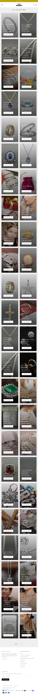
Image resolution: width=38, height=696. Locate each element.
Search (21, 653)
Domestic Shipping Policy (24, 656)
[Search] (33, 4)
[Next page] (22, 643)
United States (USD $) (7, 685)
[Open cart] (36, 4)
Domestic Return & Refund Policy (25, 655)
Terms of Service (22, 664)
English (16, 685)
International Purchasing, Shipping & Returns (27, 658)
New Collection (22, 666)
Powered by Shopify (5, 689)
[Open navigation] (2, 4)
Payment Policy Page (23, 663)
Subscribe (5, 679)
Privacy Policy (22, 661)
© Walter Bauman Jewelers (8, 687)
